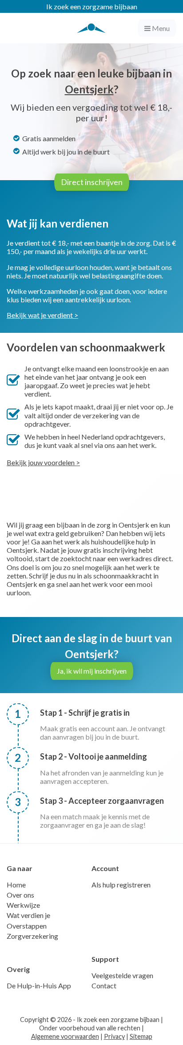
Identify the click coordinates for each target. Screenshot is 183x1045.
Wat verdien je (28, 915)
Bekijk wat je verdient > (42, 315)
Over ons (20, 895)
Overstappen (27, 926)
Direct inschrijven (92, 182)
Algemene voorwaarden (65, 1036)
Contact (104, 985)
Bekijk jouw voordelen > (43, 462)
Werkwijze (23, 905)
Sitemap (141, 1036)
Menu (160, 28)
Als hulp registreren (121, 884)
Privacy (114, 1036)
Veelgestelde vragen (122, 975)
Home (16, 884)
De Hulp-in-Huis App (39, 985)
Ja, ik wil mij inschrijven (92, 671)
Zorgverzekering (32, 936)
